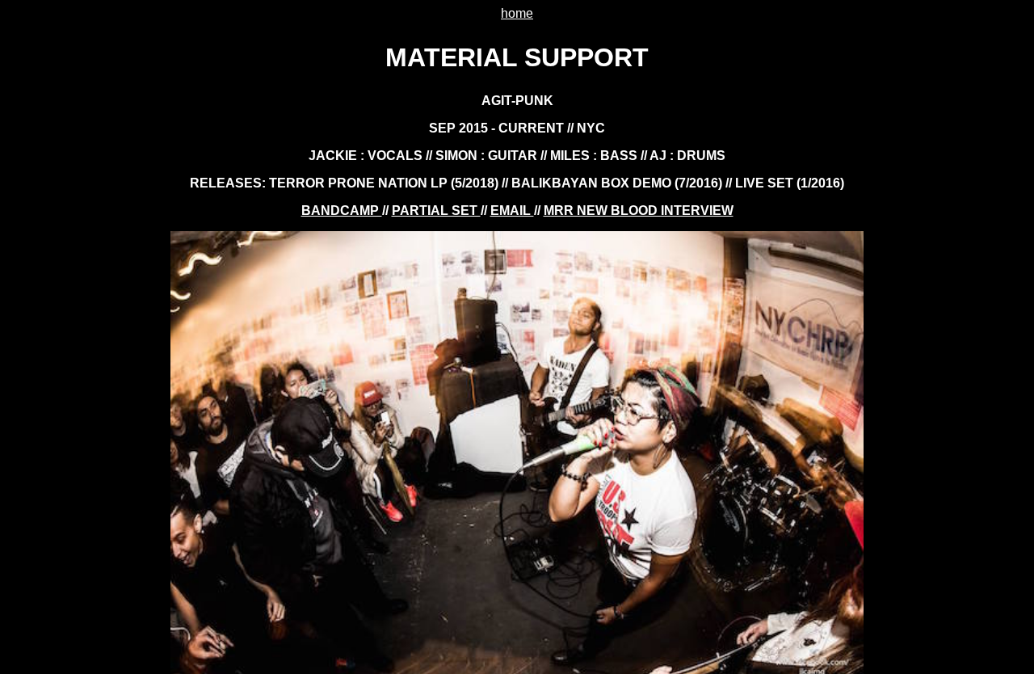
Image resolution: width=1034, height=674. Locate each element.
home (517, 13)
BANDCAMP (341, 210)
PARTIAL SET (436, 210)
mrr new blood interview (638, 210)
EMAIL (512, 210)
